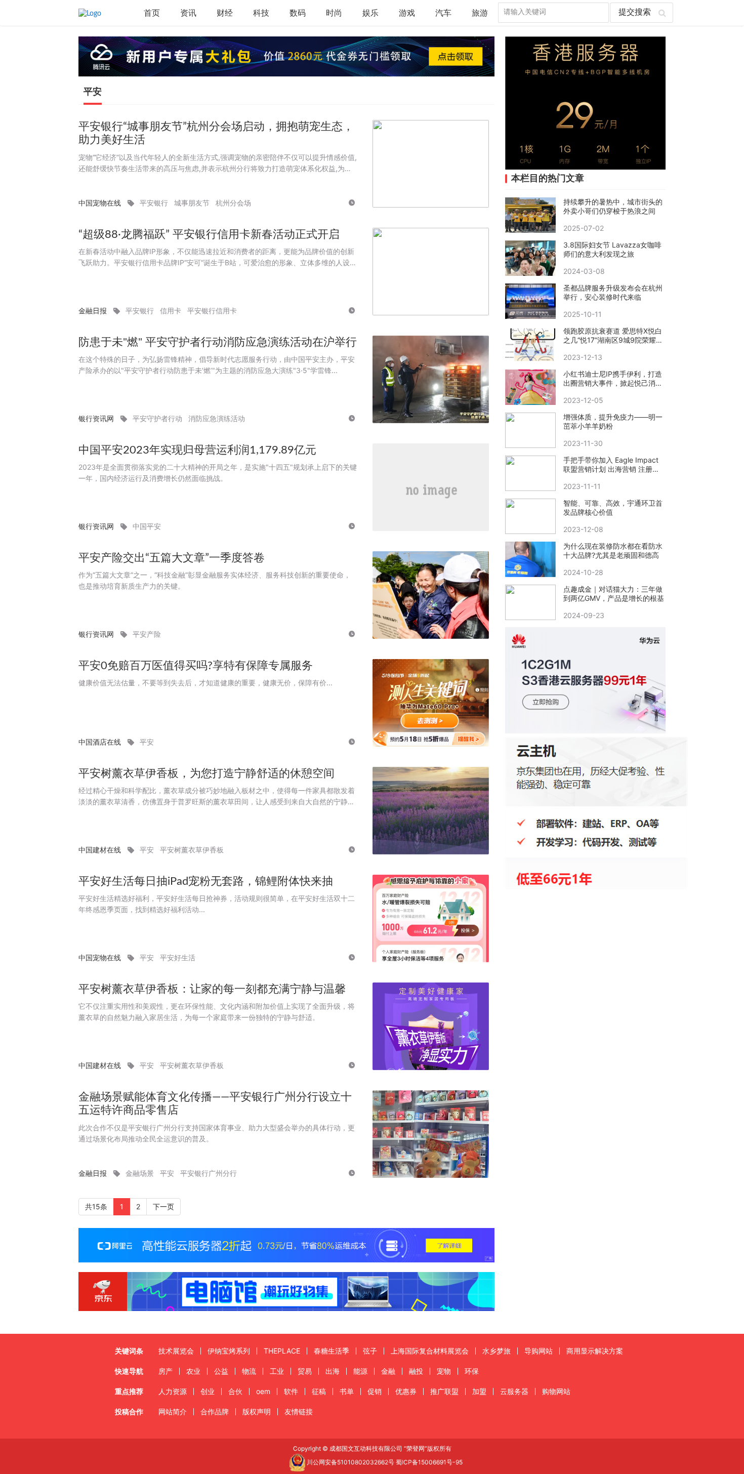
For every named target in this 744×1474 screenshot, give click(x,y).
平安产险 (147, 634)
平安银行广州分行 (208, 1173)
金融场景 (140, 1173)
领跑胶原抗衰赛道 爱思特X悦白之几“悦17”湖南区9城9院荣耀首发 (613, 335)
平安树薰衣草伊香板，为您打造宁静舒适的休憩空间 (206, 773)
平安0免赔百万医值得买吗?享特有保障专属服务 (195, 665)
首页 (152, 13)
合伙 (235, 1391)
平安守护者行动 (157, 418)
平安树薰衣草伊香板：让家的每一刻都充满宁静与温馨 (212, 989)
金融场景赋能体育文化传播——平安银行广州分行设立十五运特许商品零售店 (215, 1103)
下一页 (163, 1206)
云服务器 (514, 1391)
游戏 (407, 13)
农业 (193, 1371)
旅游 (480, 13)
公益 (221, 1371)
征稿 (319, 1391)
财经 (225, 13)
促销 (374, 1391)
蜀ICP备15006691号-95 (429, 1462)
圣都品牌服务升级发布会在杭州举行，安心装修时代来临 (613, 292)
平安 (147, 742)
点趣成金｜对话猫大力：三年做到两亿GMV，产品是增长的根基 (613, 593)
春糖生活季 (331, 1350)
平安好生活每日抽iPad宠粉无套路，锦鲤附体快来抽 (205, 881)
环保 (472, 1371)
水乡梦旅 (496, 1350)
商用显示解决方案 (594, 1350)
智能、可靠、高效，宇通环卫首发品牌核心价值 (613, 507)
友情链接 (298, 1411)
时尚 (334, 13)
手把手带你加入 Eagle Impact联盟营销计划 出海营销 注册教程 (611, 465)
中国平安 (147, 526)
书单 (347, 1391)
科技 (261, 13)
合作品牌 (214, 1411)
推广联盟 (444, 1391)
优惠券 (406, 1391)
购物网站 (556, 1391)
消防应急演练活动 (216, 418)
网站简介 (172, 1411)
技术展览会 (176, 1350)
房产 (165, 1371)
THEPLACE (282, 1350)
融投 (416, 1371)
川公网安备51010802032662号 (349, 1462)
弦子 (370, 1350)
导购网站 (538, 1350)
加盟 (479, 1391)
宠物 (444, 1371)
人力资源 (172, 1391)
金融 (388, 1371)
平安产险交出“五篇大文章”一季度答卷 (171, 557)
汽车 (443, 13)
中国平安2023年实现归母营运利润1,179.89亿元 (197, 450)
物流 (249, 1371)
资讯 (188, 13)
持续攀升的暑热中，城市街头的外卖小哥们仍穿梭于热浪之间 (613, 206)
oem (263, 1391)
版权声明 (256, 1411)
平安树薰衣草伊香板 (192, 849)
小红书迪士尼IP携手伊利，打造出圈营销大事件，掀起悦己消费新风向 (613, 379)
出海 (332, 1371)
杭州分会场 (233, 202)
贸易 (305, 1371)
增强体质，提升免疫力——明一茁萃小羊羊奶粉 (613, 421)
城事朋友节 (192, 202)
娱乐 (370, 13)
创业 (207, 1391)
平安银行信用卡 (212, 310)
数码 (298, 13)
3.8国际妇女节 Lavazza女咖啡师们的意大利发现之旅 (612, 249)
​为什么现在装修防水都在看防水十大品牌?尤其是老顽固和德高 (613, 550)
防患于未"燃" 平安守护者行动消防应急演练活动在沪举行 (217, 342)
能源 (360, 1371)
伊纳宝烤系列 (229, 1350)
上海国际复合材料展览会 (430, 1350)
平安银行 (154, 202)
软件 (291, 1391)
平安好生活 (177, 957)
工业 (277, 1371)
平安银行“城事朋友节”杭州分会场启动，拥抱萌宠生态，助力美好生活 (216, 133)
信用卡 (170, 310)
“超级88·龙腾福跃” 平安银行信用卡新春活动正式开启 (209, 234)
